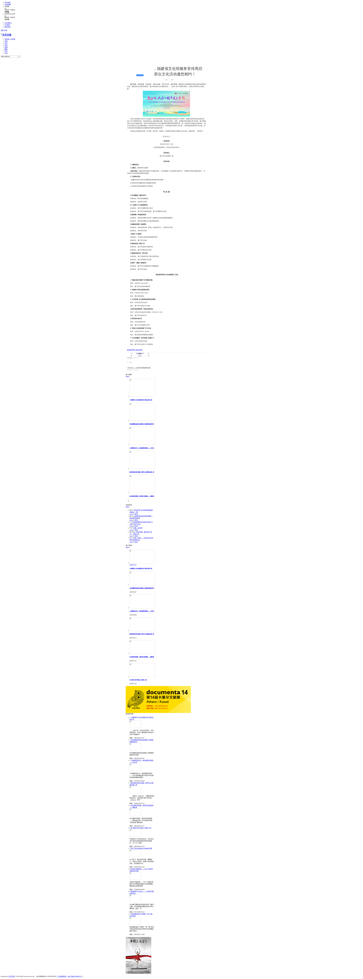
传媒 (6, 47)
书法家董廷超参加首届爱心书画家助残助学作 (142, 588)
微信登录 (8, 27)
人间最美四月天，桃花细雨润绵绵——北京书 (142, 611)
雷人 (134, 350)
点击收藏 (8, 4)
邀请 (172, 79)
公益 (6, 53)
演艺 (6, 45)
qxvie (131, 514)
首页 (10, 39)
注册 (5, 30)
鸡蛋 (140, 350)
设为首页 (8, 2)
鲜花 (128, 350)
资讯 (6, 41)
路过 (137, 350)
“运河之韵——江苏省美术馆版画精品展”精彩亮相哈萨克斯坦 (140, 367)
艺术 (6, 43)
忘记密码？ (8, 23)
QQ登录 (7, 25)
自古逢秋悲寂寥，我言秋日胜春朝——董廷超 (142, 657)
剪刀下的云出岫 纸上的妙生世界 (141, 848)
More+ (128, 376)
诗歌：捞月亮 (137, 528)
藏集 (6, 49)
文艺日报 (11, 976)
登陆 (2, 30)
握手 (131, 350)
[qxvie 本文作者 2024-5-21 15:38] (140, 70)
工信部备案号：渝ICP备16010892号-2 (69, 976)
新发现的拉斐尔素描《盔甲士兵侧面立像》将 (142, 634)
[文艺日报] (6, 35)
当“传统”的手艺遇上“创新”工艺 (138, 680)
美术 (6, 51)
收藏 (166, 79)
